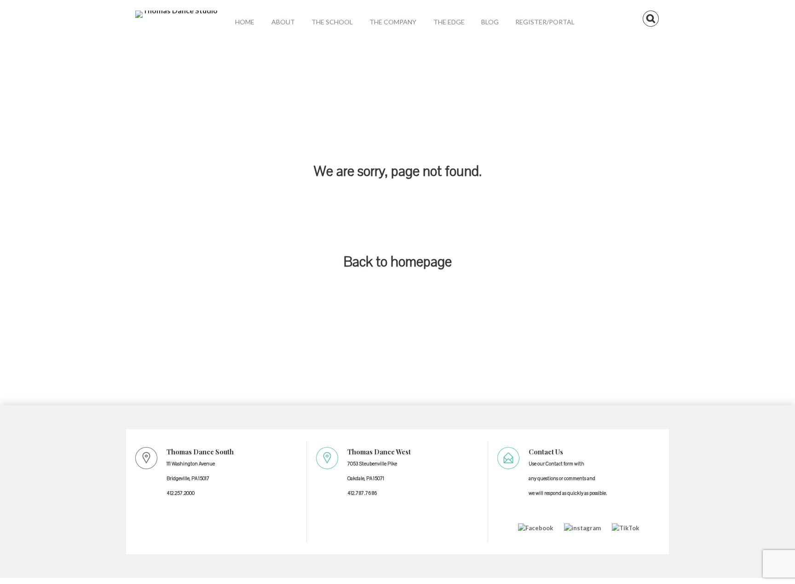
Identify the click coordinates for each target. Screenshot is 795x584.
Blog (490, 22)
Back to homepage (398, 262)
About (283, 22)
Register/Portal (545, 22)
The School (332, 22)
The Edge (449, 22)
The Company (392, 22)
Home (244, 22)
